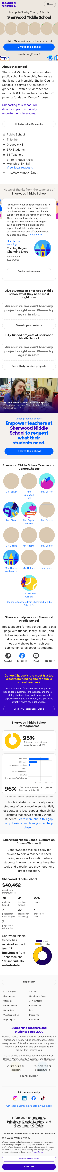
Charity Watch (10, 1059)
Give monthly (9, 996)
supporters (15, 1067)
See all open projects (29, 325)
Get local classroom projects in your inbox (29, 1105)
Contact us (34, 1019)
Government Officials (29, 1125)
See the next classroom (29, 271)
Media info (34, 1015)
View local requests (20, 167)
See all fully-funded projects (29, 366)
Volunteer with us (11, 1015)
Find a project (9, 991)
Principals (14, 1121)
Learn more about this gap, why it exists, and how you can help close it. (29, 823)
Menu (50, 4)
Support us (8, 1010)
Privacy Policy (37, 1152)
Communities (35, 1005)
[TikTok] (43, 1098)
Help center (29, 982)
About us (33, 991)
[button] (8, 657)
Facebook (22, 661)
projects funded (42, 1067)
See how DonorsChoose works (29, 709)
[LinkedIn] (24, 1098)
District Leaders (33, 1121)
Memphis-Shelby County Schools (29, 12)
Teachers (39, 1117)
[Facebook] (34, 1098)
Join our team (35, 1001)
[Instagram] (15, 1098)
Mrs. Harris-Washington (13, 243)
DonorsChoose (9, 4)
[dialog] (29, 1153)
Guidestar (49, 1059)
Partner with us (10, 1005)
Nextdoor (49, 661)
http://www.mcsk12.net (22, 172)
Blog (31, 1010)
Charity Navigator (28, 1059)
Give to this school (29, 47)
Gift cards (7, 1001)
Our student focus (37, 996)
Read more (36, 234)
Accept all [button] (29, 1167)
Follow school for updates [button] (30, 124)
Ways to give (9, 1019)
